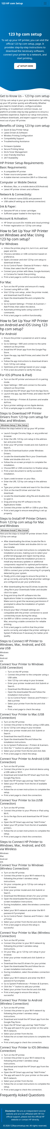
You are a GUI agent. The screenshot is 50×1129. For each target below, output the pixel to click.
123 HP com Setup (12, 3)
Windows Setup (8, 425)
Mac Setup (22, 425)
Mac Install (23, 530)
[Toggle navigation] (45, 3)
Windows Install (8, 530)
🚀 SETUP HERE (25, 66)
